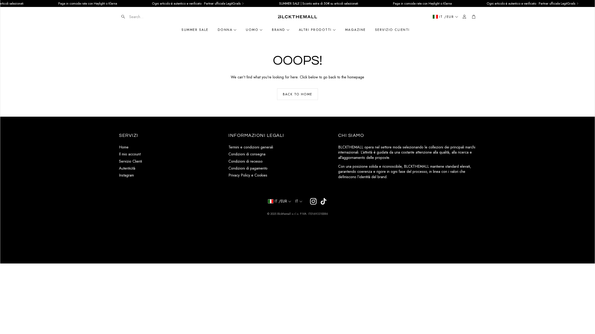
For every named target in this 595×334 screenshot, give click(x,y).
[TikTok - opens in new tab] (323, 201)
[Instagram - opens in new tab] (313, 201)
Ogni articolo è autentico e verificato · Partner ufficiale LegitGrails (185, 3)
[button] (146, 16)
